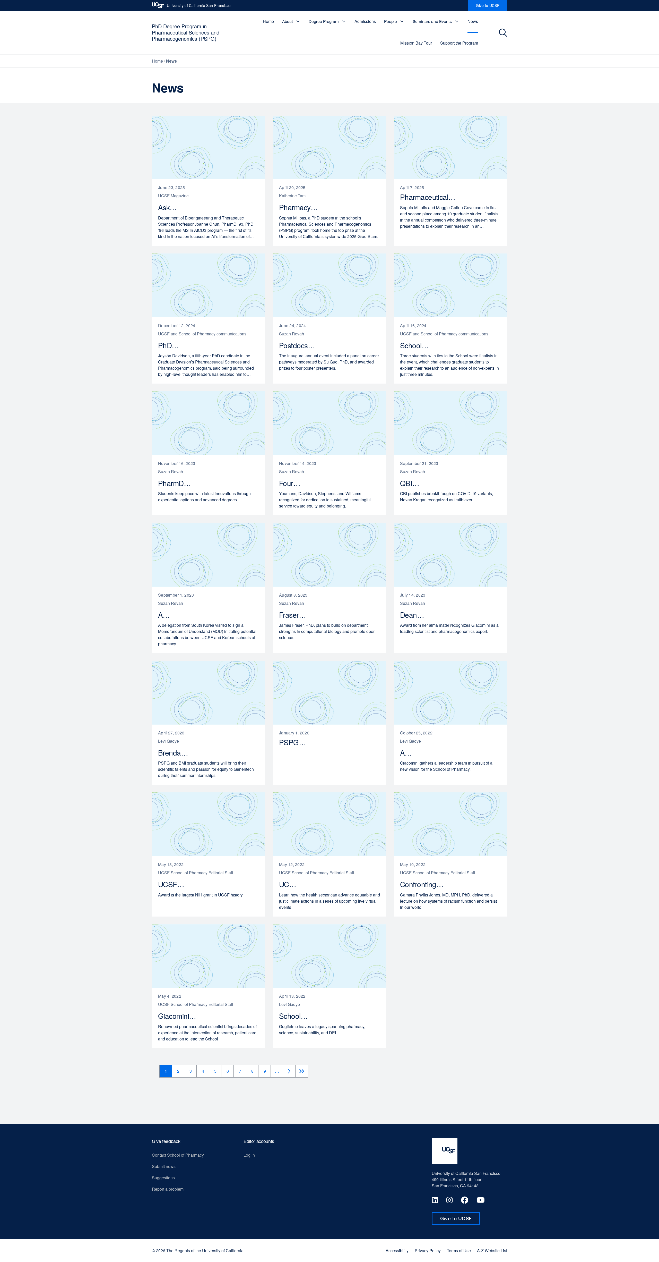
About (287, 21)
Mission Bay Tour (416, 43)
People (390, 21)
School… (417, 345)
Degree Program (324, 21)
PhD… (171, 345)
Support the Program (459, 43)
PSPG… (295, 742)
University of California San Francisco (199, 7)
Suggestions (163, 1178)
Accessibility (397, 1251)
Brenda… (176, 752)
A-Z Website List (492, 1251)
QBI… (412, 483)
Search (503, 32)
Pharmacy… (301, 207)
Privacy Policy (428, 1251)
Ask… (170, 207)
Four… (292, 483)
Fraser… (295, 615)
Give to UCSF (491, 7)
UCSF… (174, 884)
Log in (249, 1155)
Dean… (415, 615)
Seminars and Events (432, 21)
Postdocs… (299, 345)
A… (167, 615)
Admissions (365, 21)
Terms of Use (459, 1251)
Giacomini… (180, 1016)
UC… (290, 884)
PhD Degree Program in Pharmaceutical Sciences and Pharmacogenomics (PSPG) (185, 32)
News (472, 21)
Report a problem (168, 1189)
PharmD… (177, 483)
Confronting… (424, 884)
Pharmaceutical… (430, 197)
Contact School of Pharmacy (178, 1155)
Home (268, 21)
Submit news (164, 1166)
